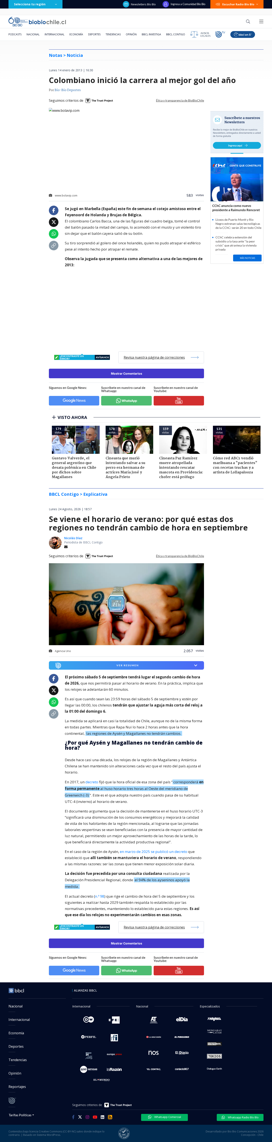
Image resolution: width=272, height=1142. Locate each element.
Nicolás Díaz (73, 538)
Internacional (54, 34)
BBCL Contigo (175, 34)
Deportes (94, 34)
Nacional (33, 34)
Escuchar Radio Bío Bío (238, 4)
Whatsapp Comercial (167, 1117)
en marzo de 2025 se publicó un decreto (153, 851)
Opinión (131, 34)
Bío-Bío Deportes (68, 90)
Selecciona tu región (29, 4)
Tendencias (113, 34)
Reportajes (17, 1086)
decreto (91, 781)
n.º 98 (99, 896)
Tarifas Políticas (20, 1115)
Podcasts (14, 34)
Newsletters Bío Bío (143, 4)
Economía (76, 34)
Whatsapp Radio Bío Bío (243, 1117)
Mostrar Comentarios (126, 373)
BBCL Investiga (151, 34)
